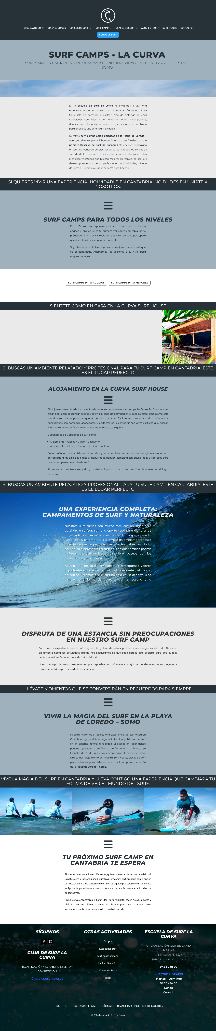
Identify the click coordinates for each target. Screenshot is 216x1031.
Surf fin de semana (107, 955)
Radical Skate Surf (108, 963)
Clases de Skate (108, 970)
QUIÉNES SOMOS (56, 28)
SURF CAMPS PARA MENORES (129, 282)
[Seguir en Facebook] (44, 941)
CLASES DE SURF (125, 28)
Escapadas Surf (108, 948)
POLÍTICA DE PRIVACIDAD (115, 1005)
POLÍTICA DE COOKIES (148, 1005)
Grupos (108, 941)
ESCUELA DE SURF (34, 28)
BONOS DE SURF (108, 35)
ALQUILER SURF (150, 28)
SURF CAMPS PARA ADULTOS (86, 282)
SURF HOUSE (170, 28)
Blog (108, 977)
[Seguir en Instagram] (50, 941)
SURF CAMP (102, 28)
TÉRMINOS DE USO (65, 1005)
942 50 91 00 (169, 966)
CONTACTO (186, 28)
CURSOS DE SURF (79, 28)
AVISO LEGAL (88, 1005)
